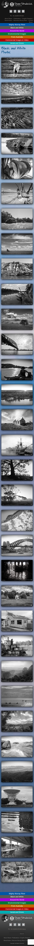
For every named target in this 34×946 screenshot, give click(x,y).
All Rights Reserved (19, 943)
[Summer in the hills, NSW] (17, 319)
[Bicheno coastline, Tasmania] (17, 746)
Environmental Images (17, 34)
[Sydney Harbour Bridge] (17, 344)
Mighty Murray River (17, 25)
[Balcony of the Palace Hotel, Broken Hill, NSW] (17, 847)
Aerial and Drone (17, 43)
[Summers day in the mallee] (17, 244)
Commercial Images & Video (17, 40)
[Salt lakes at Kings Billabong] (17, 193)
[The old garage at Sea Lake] (17, 621)
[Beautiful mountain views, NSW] (17, 721)
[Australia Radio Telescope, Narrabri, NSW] (17, 796)
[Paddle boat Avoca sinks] (17, 143)
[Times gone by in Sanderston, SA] (17, 419)
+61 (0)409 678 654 (18, 16)
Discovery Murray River (20, 20)
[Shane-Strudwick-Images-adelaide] (17, 646)
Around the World (17, 31)
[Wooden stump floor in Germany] (17, 570)
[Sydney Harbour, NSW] (17, 545)
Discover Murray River (18, 940)
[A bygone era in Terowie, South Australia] (17, 872)
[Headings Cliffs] (17, 269)
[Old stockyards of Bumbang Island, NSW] (17, 470)
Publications (17, 18)
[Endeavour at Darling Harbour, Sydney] (17, 445)
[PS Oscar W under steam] (17, 219)
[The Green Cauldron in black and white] (17, 671)
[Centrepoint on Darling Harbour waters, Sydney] (17, 822)
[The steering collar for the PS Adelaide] (17, 168)
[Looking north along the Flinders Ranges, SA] (17, 771)
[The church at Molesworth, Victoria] (17, 596)
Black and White (17, 28)
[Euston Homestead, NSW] (17, 68)
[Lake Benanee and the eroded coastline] (17, 520)
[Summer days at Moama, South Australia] (17, 696)
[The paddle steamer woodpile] (17, 118)
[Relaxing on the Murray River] (17, 369)
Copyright (12, 943)
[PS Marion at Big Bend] (17, 394)
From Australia (17, 37)
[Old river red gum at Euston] (17, 294)
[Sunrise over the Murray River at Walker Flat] (17, 93)
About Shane (8, 18)
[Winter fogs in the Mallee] (17, 495)
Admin (24, 929)
